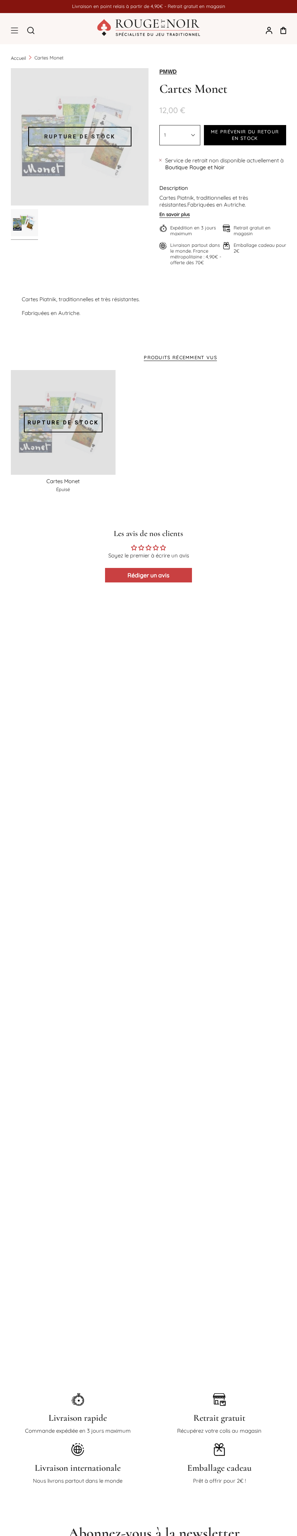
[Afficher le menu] (14, 30)
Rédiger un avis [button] (148, 575)
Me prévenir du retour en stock (245, 135)
